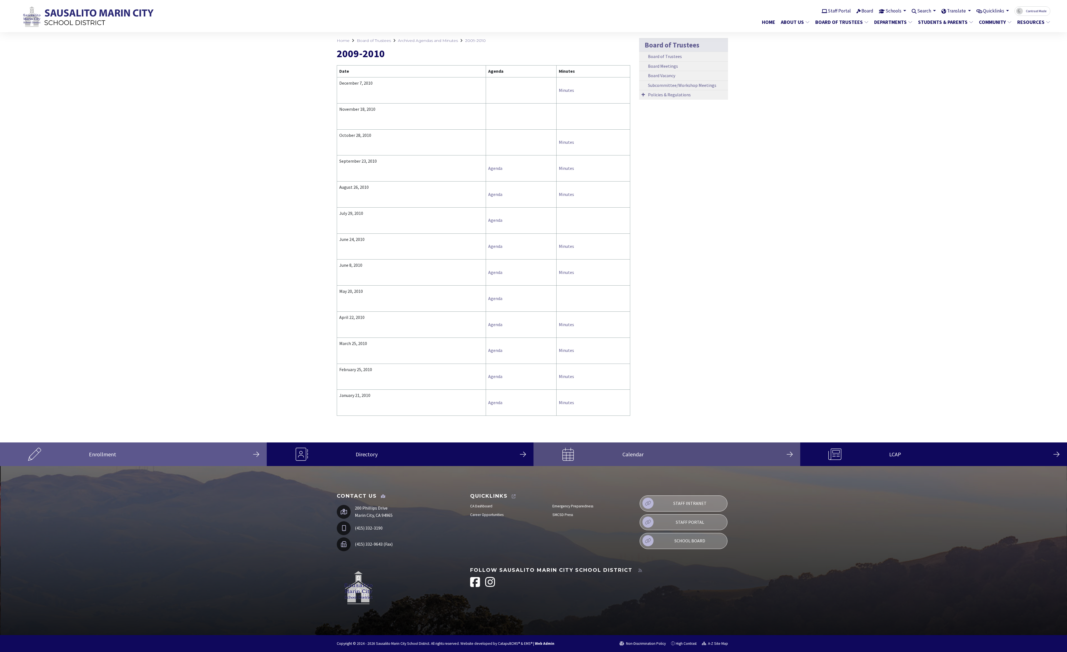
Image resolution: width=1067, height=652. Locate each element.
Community (992, 22)
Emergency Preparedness (572, 506)
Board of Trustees (839, 22)
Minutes (566, 90)
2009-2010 (475, 40)
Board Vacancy (661, 75)
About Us (792, 22)
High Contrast (686, 643)
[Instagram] (490, 585)
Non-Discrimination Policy (645, 643)
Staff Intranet (690, 503)
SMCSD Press (562, 514)
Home (768, 22)
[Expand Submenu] (643, 94)
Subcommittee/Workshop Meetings (682, 85)
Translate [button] (957, 11)
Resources (1030, 22)
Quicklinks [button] (994, 11)
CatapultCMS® (509, 643)
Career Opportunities (486, 514)
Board (867, 11)
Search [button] (924, 11)
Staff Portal (839, 11)
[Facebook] (475, 585)
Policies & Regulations (669, 94)
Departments (890, 22)
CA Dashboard (481, 506)
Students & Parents (943, 22)
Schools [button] (894, 11)
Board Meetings (663, 66)
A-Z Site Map (717, 643)
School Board (689, 540)
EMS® (528, 643)
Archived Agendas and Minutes (428, 40)
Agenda (495, 168)
